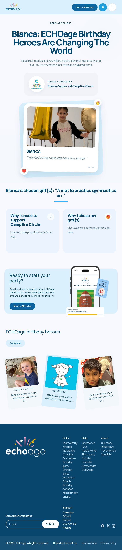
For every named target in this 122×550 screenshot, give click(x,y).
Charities (68, 454)
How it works (89, 450)
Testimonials (108, 450)
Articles (67, 447)
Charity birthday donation (68, 485)
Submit (50, 524)
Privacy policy (108, 543)
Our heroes (69, 458)
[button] (103, 7)
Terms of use (89, 543)
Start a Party (70, 443)
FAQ (84, 447)
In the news (107, 447)
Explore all (15, 343)
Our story (106, 443)
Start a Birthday (85, 7)
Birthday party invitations (69, 473)
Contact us (88, 443)
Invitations (69, 450)
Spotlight (106, 454)
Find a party (88, 454)
